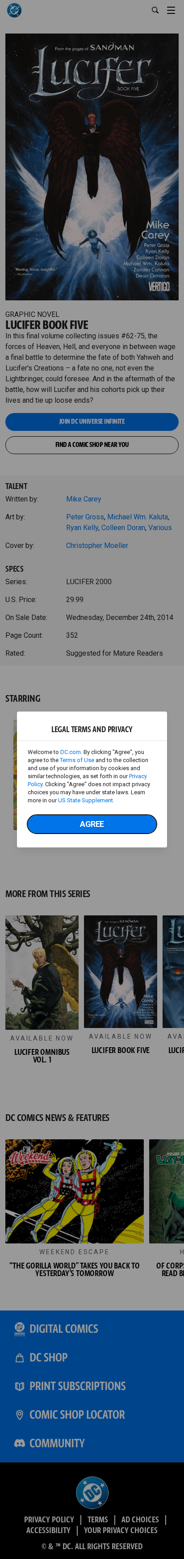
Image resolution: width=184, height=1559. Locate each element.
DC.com (70, 752)
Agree (92, 824)
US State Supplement (85, 800)
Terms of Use (77, 760)
